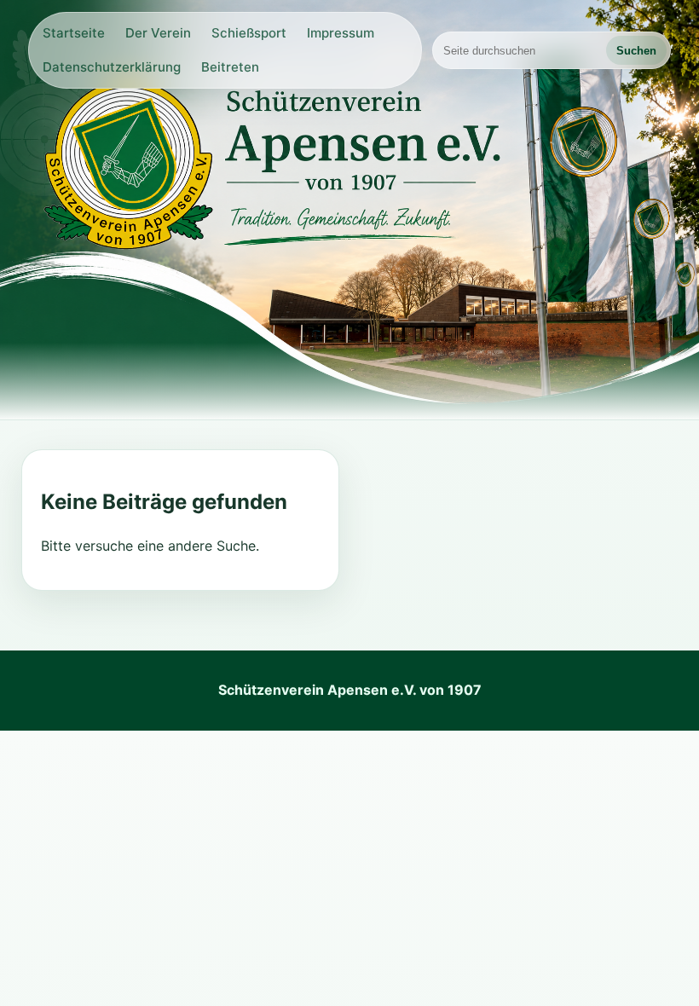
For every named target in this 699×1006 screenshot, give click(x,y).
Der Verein (158, 33)
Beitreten (230, 67)
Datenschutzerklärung (112, 67)
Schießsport (248, 33)
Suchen (636, 50)
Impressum (340, 33)
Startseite (74, 33)
